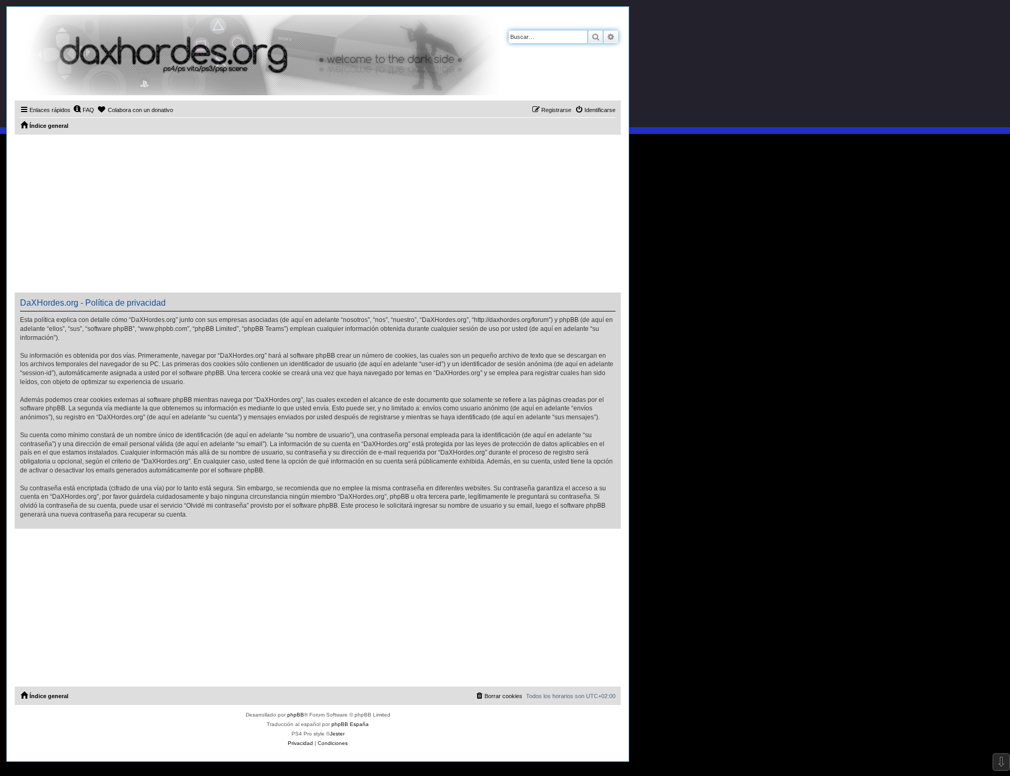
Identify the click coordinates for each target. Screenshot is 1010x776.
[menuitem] (83, 110)
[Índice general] (257, 55)
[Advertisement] (318, 213)
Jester (337, 734)
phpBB (295, 715)
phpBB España (350, 724)
